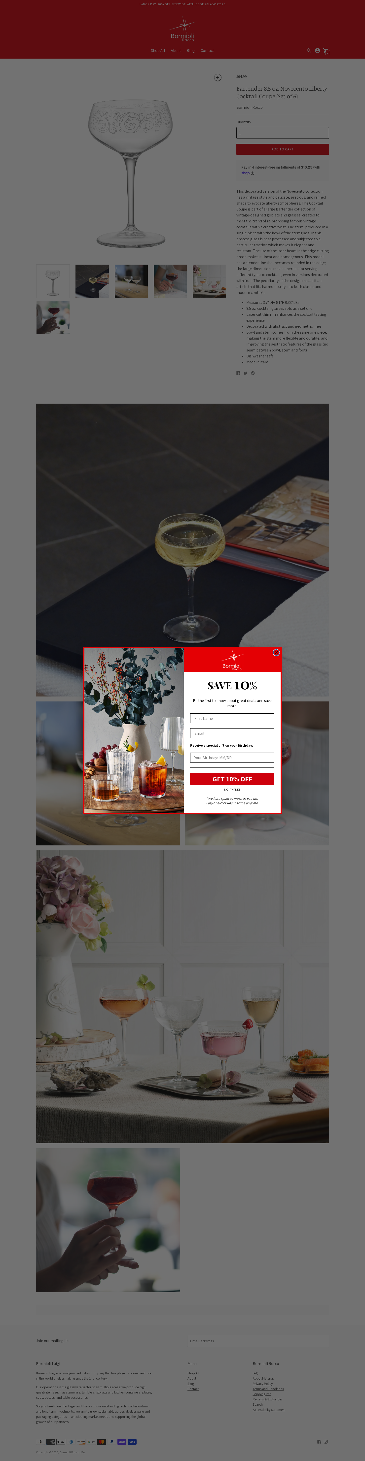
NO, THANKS (232, 789)
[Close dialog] (276, 653)
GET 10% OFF (232, 778)
